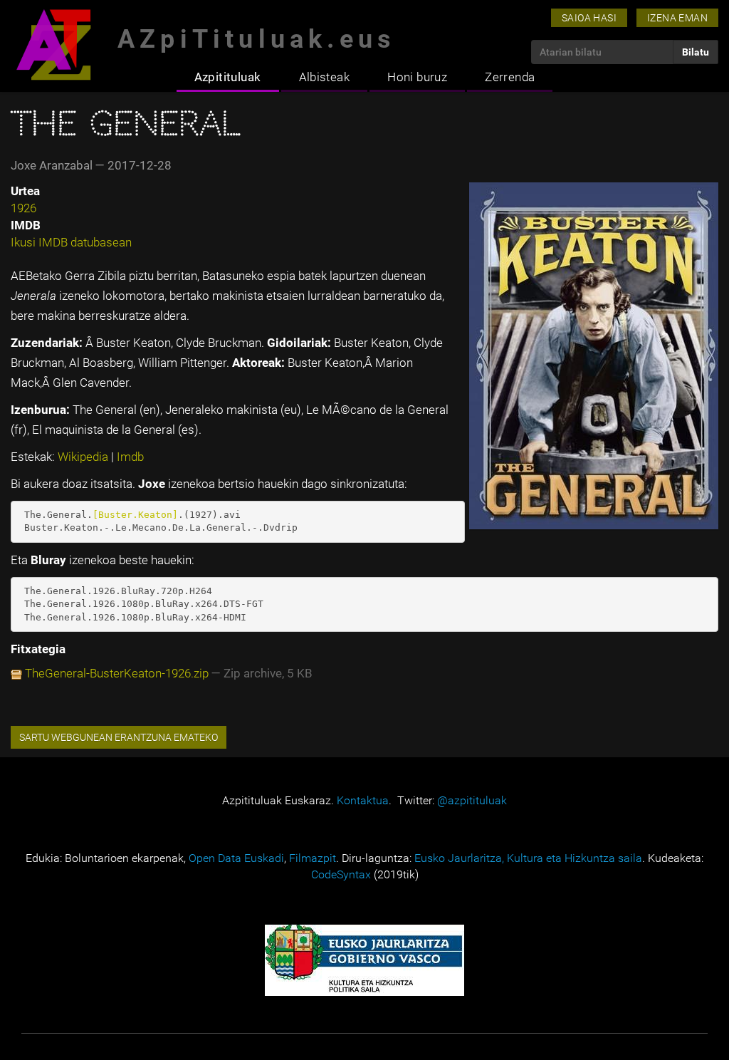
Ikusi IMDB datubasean (71, 242)
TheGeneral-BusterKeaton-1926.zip (117, 673)
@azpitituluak (472, 800)
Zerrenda (510, 77)
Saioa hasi (589, 18)
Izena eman (677, 18)
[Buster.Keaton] (135, 514)
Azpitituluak (227, 77)
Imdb (130, 457)
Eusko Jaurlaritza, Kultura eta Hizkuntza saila (528, 858)
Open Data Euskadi (236, 858)
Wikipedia (84, 457)
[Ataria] (53, 44)
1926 (23, 208)
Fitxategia (38, 649)
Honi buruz (417, 77)
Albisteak (324, 77)
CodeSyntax (341, 874)
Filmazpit (312, 858)
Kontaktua (363, 800)
